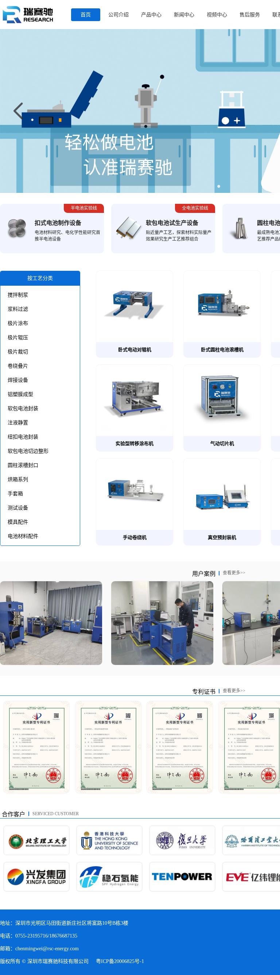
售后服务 (250, 14)
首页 (86, 14)
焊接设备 (18, 380)
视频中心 (217, 14)
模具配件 (18, 522)
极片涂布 (18, 323)
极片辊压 (18, 337)
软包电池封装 (23, 408)
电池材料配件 (23, 536)
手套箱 (15, 493)
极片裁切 (18, 351)
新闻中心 (184, 14)
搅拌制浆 (18, 295)
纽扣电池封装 (23, 437)
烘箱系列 (18, 479)
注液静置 (18, 422)
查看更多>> (234, 572)
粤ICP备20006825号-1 (120, 961)
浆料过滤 (18, 309)
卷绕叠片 (18, 366)
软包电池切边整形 (28, 451)
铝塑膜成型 (20, 394)
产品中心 (151, 14)
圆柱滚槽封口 (23, 465)
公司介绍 (118, 14)
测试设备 (18, 508)
